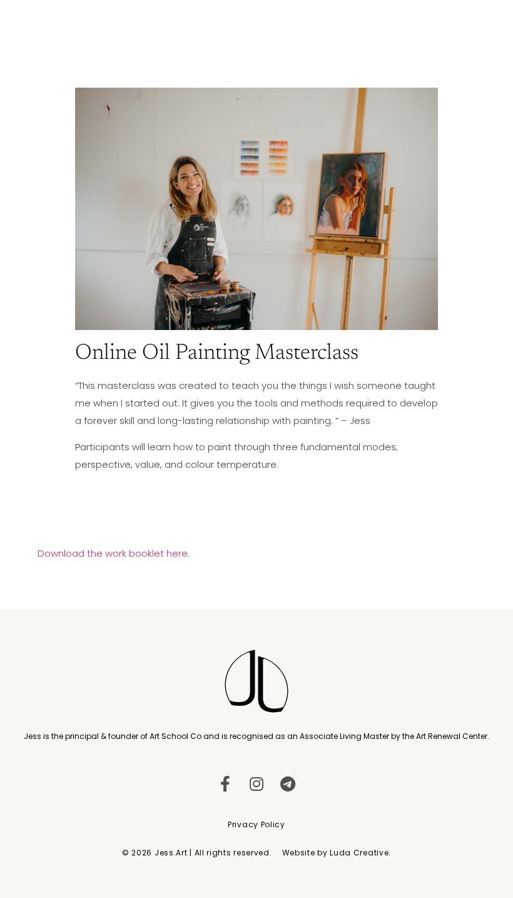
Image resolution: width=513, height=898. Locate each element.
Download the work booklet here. (114, 553)
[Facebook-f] (225, 784)
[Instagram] (257, 784)
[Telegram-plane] (288, 784)
